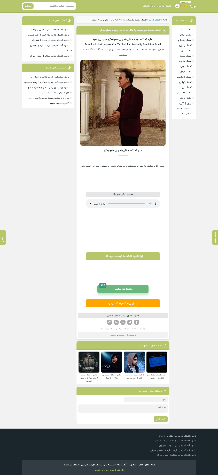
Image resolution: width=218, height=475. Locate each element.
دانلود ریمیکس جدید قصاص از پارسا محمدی (46, 82)
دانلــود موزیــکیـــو (116, 288)
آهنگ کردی (185, 71)
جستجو (28, 6)
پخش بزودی (185, 98)
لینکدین (123, 322)
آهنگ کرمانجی (184, 77)
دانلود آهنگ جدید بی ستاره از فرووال (50, 40)
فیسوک (136, 322)
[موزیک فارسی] (185, 6)
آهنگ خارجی (185, 61)
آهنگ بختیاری (184, 40)
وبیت (97, 470)
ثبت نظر (160, 419)
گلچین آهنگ (184, 113)
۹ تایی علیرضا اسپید (59, 103)
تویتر (129, 322)
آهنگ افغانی (185, 35)
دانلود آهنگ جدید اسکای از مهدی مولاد (49, 56)
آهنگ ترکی (186, 50)
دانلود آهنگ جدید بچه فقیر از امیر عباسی (48, 35)
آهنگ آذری (186, 29)
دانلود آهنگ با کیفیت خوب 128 (121, 256)
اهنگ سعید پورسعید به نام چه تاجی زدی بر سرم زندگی (130, 30)
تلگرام (109, 322)
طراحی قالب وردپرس (113, 470)
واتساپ (116, 322)
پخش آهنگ (149, 6)
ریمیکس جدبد (184, 108)
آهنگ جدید (165, 6)
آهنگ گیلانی (185, 82)
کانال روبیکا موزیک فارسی (123, 303)
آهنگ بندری (185, 45)
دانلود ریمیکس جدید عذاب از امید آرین (49, 77)
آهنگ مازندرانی (183, 92)
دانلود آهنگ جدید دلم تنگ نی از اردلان (50, 29)
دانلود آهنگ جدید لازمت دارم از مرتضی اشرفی (173, 450)
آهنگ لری (186, 87)
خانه (165, 20)
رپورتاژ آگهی (185, 103)
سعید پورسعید (117, 334)
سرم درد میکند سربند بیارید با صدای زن (49, 98)
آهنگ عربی (185, 66)
